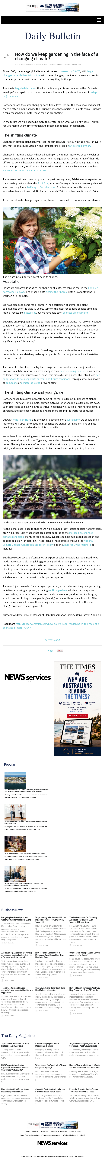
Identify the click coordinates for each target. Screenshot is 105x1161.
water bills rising (22, 419)
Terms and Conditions (48, 1131)
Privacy (35, 1131)
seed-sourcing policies (72, 371)
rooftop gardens (57, 590)
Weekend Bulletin (69, 1135)
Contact (27, 1131)
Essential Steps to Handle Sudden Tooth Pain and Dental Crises (83, 1090)
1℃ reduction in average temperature (24, 170)
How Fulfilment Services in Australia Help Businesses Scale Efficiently (84, 989)
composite (12, 382)
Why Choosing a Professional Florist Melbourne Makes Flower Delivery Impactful (50, 919)
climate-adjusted (30, 382)
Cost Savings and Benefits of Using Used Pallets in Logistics (50, 989)
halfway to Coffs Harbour (41, 187)
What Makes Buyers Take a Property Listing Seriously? (25, 853)
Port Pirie (43, 183)
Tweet (49, 650)
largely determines (26, 88)
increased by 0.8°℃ (69, 71)
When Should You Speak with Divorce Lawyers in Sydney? (50, 1066)
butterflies (30, 312)
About (71, 1131)
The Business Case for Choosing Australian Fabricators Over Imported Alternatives (83, 919)
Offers (79, 1131)
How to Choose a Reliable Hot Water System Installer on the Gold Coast (85, 1066)
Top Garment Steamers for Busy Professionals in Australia (15, 1044)
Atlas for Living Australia (77, 544)
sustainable (73, 419)
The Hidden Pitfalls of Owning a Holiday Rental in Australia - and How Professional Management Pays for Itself (27, 790)
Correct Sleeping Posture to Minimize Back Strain (47, 1044)
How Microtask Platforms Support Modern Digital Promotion (15, 1090)
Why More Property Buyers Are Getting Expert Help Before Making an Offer (26, 822)
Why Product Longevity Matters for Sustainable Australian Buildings (84, 1044)
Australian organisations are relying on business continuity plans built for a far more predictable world (16, 955)
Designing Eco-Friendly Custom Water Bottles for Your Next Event (16, 918)
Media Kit (82, 1135)
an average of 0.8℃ (80, 145)
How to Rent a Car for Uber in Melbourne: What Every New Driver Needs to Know (50, 955)
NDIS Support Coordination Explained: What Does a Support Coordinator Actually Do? (15, 1067)
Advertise (63, 1131)
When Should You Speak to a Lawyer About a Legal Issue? (84, 954)
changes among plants (75, 312)
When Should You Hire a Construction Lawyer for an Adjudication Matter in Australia (24, 884)
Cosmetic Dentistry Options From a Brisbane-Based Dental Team (50, 1090)
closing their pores (56, 292)
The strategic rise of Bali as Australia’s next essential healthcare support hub (17, 990)
